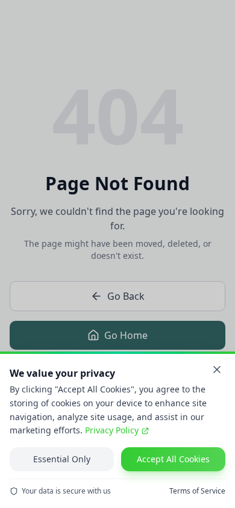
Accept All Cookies (173, 459)
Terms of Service (197, 491)
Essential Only (61, 459)
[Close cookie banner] (217, 369)
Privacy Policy (112, 430)
